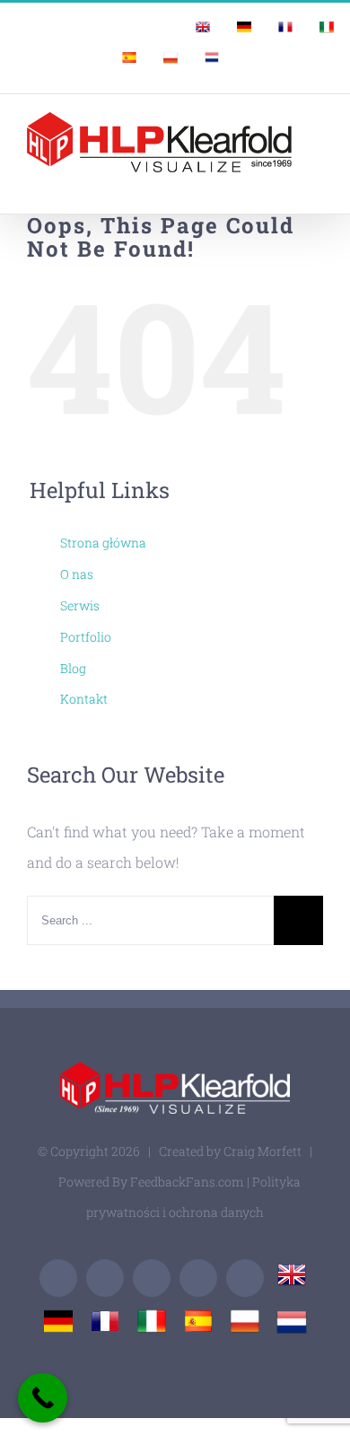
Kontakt (84, 698)
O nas (76, 573)
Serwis (80, 605)
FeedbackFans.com (187, 1181)
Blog (73, 668)
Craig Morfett (262, 1151)
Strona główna (103, 542)
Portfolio (85, 636)
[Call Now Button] (42, 1398)
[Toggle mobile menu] (316, 181)
